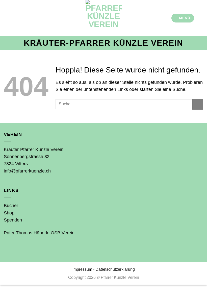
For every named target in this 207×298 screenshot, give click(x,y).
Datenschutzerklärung (115, 269)
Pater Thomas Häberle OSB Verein (39, 232)
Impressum (82, 269)
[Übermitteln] (197, 104)
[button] (182, 18)
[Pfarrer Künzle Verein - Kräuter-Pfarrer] (103, 18)
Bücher (11, 205)
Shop (9, 212)
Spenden (13, 219)
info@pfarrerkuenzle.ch (27, 170)
